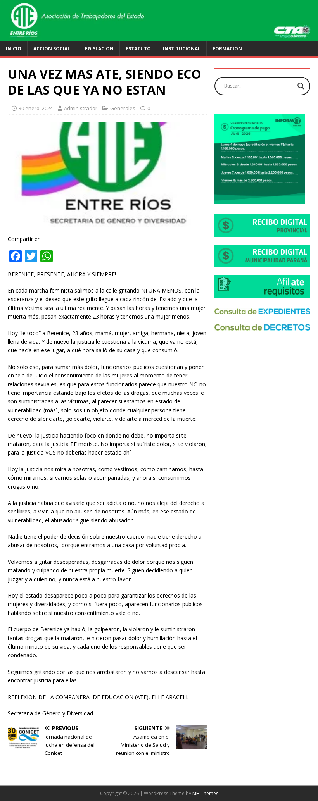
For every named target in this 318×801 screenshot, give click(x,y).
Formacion (227, 48)
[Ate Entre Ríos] (159, 36)
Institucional (181, 48)
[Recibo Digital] (262, 232)
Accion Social (51, 48)
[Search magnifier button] (301, 86)
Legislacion (98, 48)
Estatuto (138, 48)
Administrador (80, 108)
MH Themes (205, 793)
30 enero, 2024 (36, 108)
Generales (122, 108)
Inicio (13, 48)
